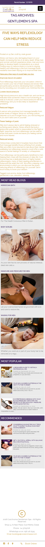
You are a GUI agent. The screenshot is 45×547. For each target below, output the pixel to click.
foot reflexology (28, 173)
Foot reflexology (6, 82)
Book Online (31, 543)
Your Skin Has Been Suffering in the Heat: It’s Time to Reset (27, 384)
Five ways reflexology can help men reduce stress (22, 38)
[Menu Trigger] (40, 8)
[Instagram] (4, 543)
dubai (19, 173)
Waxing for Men (8, 315)
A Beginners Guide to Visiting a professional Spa (25, 368)
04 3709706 (22, 8)
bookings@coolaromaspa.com (24, 534)
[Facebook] (8, 543)
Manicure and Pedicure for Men (15, 271)
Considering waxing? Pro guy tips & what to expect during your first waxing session (27, 426)
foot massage (5, 145)
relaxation (18, 175)
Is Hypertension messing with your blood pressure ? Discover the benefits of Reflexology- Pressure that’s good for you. (27, 401)
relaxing (26, 175)
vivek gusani (26, 54)
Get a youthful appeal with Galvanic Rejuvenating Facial (28, 441)
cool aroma (11, 173)
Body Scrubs (6, 227)
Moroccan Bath (8, 185)
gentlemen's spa (6, 175)
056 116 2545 (29, 531)
